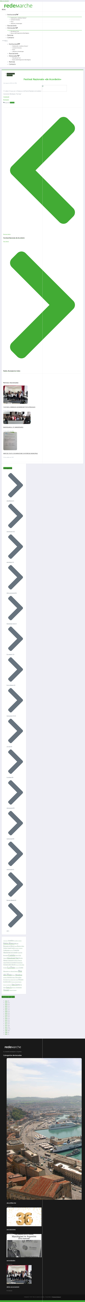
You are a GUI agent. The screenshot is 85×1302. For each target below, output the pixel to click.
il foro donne (21, 964)
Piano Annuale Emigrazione (13, 979)
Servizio (14, 987)
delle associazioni (11, 74)
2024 (6, 1004)
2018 (6, 1015)
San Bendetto (9, 984)
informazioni (10, 75)
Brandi (15, 946)
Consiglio (11, 950)
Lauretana (17, 967)
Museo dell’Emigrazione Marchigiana (20, 33)
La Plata (11, 967)
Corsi (16, 955)
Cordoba (11, 955)
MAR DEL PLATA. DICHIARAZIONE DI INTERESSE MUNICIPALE (20, 453)
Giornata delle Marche (9, 964)
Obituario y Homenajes (16, 23)
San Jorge (12, 102)
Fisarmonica (19, 962)
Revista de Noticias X (56, 1297)
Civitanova (20, 948)
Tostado (6, 990)
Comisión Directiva (15, 19)
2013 (6, 1023)
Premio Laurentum (14, 981)
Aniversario (5, 940)
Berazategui (6, 946)
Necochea (18, 977)
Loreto (21, 967)
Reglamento (6, 99)
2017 (6, 1016)
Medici (13, 975)
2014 (6, 1022)
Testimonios (19, 987)
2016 (6, 1018)
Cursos (5, 958)
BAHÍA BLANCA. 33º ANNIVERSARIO (13, 427)
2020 (6, 1011)
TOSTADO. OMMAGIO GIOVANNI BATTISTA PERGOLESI (19, 407)
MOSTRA (9, 977)
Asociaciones (12, 26)
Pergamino (5, 979)
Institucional (11, 15)
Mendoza (18, 974)
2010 (6, 1029)
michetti (5, 977)
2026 (6, 1001)
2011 (6, 1027)
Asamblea (11, 940)
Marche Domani (14, 971)
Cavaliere (16, 948)
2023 (6, 1006)
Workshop (15, 990)
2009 (6, 1030)
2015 (6, 1020)
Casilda (13, 948)
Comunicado (6, 97)
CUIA (19, 955)
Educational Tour (15, 31)
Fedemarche (11, 960)
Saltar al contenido (4, 1)
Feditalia (16, 960)
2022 (6, 1008)
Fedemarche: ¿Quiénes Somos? (18, 18)
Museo (13, 977)
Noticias (10, 35)
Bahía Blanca (9, 943)
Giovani (17, 964)
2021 (6, 1009)
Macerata (5, 971)
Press (12, 21)
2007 (6, 1034)
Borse (12, 946)
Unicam (11, 990)
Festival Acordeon (11, 962)
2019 (6, 1013)
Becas (16, 943)
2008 (6, 1032)
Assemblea (16, 940)
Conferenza (6, 950)
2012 (6, 1025)
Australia (19, 940)
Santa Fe (9, 987)
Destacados (11, 28)
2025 (6, 1002)
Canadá (9, 948)
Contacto (10, 37)
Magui (9, 971)
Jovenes (5, 967)
